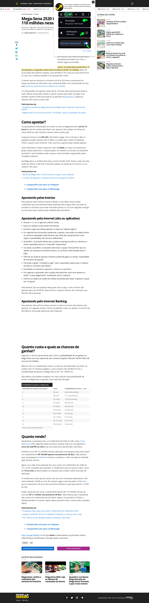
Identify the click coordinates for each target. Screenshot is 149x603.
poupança (69, 96)
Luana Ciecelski (29, 33)
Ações (30, 3)
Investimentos (47, 3)
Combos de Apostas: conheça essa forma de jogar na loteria (48, 178)
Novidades (24, 3)
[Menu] (17, 3)
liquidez (42, 457)
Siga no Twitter (72, 598)
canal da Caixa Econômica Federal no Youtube (45, 86)
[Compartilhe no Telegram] (16, 59)
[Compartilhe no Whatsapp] (16, 55)
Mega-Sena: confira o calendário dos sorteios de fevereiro (31, 579)
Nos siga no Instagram (73, 548)
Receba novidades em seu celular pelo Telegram (38, 548)
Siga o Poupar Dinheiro (30, 535)
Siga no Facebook (67, 598)
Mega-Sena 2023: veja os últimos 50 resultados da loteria (55, 579)
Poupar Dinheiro (26, 14)
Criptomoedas (37, 3)
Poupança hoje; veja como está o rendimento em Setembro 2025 (50, 511)
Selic (85, 481)
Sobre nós (25, 600)
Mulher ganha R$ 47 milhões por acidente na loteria (114, 34)
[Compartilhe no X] (16, 48)
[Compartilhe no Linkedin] (16, 52)
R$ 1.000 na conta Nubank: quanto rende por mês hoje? (46, 518)
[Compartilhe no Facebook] (16, 45)
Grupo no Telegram (82, 598)
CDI (22, 468)
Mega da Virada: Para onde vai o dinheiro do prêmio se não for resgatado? (115, 55)
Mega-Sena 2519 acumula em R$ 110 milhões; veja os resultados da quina (54, 113)
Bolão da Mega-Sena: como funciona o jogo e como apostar (48, 174)
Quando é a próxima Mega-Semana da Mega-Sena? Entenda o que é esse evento (53, 108)
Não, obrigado (87, 51)
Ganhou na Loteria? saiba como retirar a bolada (115, 44)
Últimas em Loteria (106, 14)
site (33, 222)
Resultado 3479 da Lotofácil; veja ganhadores (116, 23)
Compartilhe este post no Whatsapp (43, 189)
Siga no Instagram (77, 598)
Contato (18, 600)
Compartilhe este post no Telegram (43, 184)
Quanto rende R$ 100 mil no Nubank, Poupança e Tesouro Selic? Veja (52, 514)
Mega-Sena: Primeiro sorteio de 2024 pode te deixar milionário (114, 66)
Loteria (36, 14)
